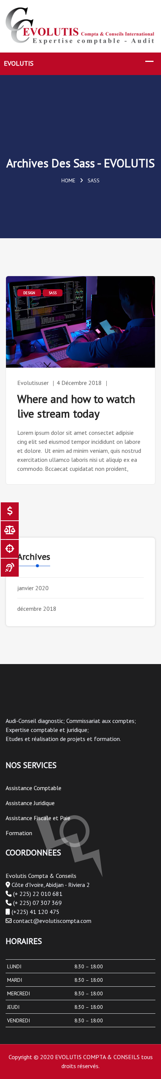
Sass (53, 292)
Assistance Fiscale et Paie (38, 818)
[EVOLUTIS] (80, 25)
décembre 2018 (37, 608)
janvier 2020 (33, 588)
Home (68, 180)
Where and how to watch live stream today (76, 406)
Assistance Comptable (33, 788)
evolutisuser (33, 382)
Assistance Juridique (30, 803)
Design (29, 292)
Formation (19, 833)
